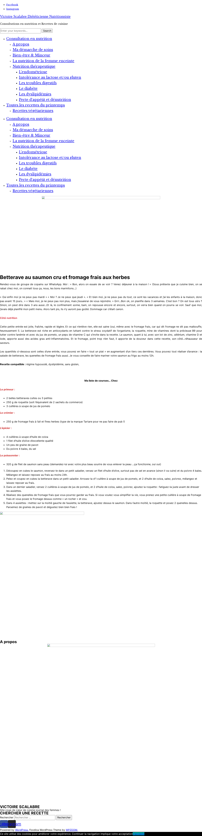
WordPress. (22, 829)
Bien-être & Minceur (31, 55)
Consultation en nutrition (29, 39)
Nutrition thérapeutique (34, 66)
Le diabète (28, 88)
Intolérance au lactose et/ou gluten (50, 77)
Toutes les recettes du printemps (35, 105)
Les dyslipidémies (35, 94)
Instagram (12, 8)
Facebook (12, 4)
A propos (21, 44)
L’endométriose (33, 72)
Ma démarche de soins (33, 50)
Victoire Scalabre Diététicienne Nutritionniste (35, 16)
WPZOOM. (72, 829)
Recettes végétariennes (33, 110)
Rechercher (7, 817)
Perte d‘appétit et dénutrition (45, 99)
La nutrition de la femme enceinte (43, 61)
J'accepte (138, 833)
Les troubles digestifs (38, 83)
